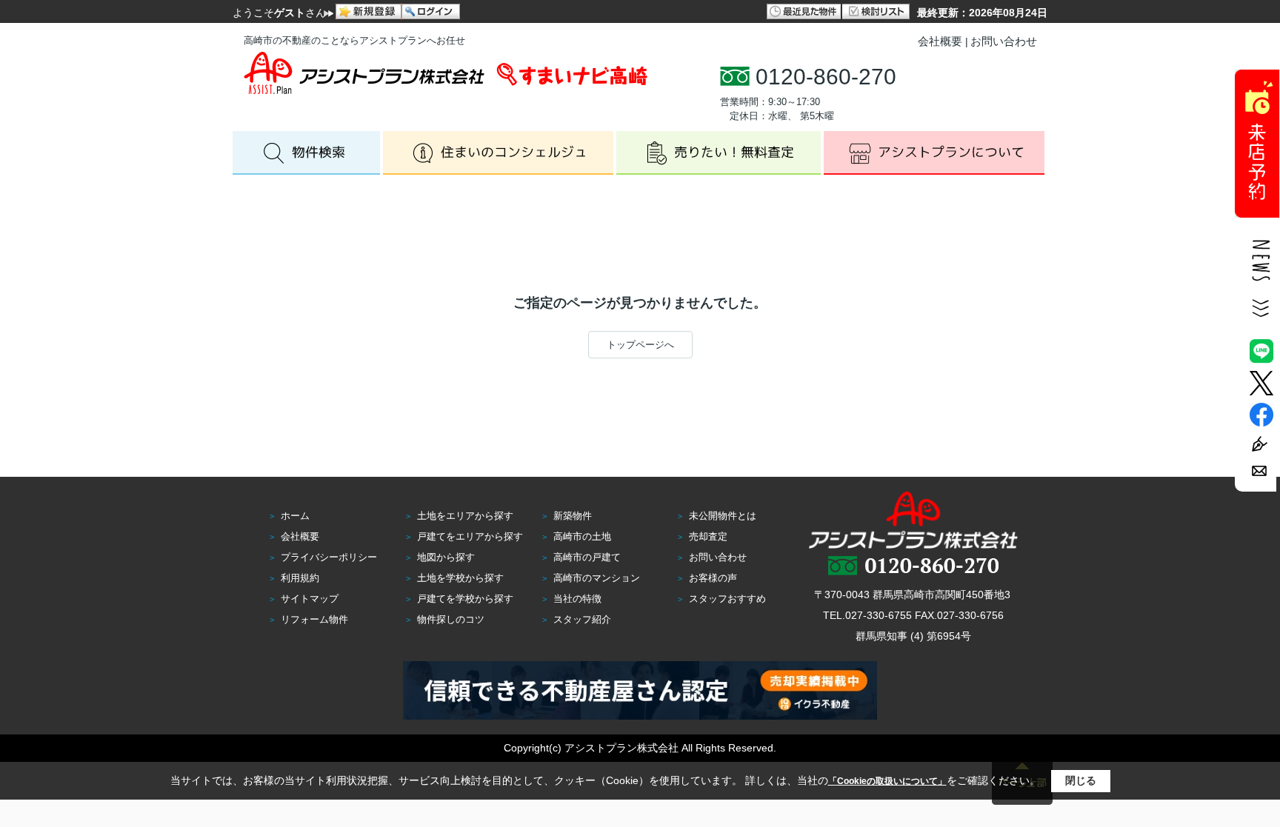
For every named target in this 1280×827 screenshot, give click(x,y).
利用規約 (300, 577)
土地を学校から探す (460, 577)
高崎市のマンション (596, 577)
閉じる (1080, 780)
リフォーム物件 (314, 619)
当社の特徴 (577, 598)
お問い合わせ (1003, 41)
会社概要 (940, 41)
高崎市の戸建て (587, 557)
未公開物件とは (722, 515)
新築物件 (572, 515)
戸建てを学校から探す (465, 598)
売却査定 (708, 536)
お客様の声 (713, 577)
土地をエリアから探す (465, 515)
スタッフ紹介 (582, 619)
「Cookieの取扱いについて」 (887, 781)
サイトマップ (310, 598)
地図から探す (446, 557)
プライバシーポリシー (329, 557)
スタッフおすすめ (727, 598)
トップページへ (640, 344)
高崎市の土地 (582, 536)
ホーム (295, 515)
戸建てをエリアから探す (470, 536)
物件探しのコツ (450, 619)
